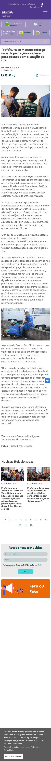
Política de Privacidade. (32, 565)
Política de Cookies (13, 4)
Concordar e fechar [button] (13, 756)
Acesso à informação (28, 4)
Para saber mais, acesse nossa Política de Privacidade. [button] (21, 748)
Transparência (34, 7)
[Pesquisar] (46, 41)
